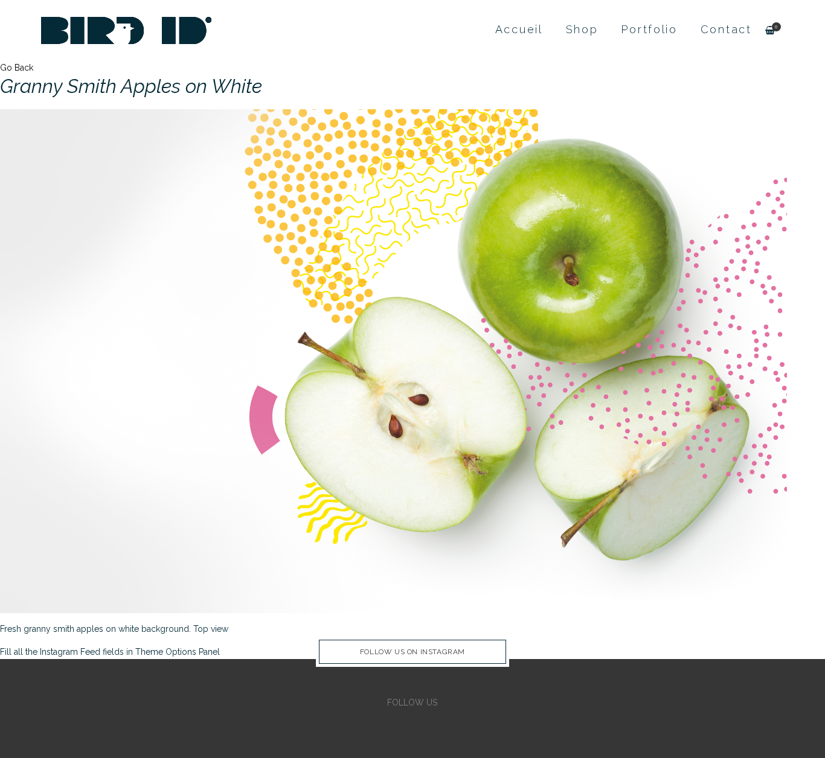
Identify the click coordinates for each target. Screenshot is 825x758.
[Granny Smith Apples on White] (412, 360)
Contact (726, 29)
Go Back (16, 67)
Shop (582, 29)
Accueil (519, 29)
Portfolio (649, 29)
